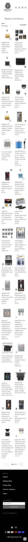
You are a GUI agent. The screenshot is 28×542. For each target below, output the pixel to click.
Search (5, 494)
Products (5, 477)
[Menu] (25, 7)
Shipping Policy (7, 481)
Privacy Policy (7, 485)
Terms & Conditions (9, 489)
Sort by (3, 23)
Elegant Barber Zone (16, 537)
